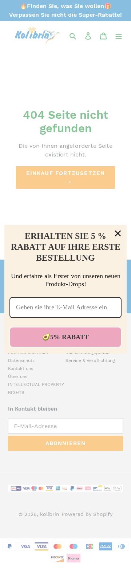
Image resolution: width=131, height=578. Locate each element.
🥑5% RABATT (65, 337)
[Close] (118, 233)
